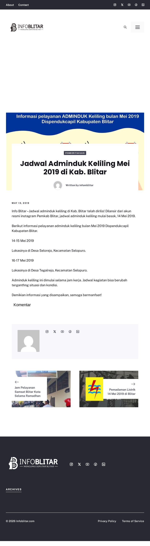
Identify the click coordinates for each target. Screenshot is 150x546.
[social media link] (47, 331)
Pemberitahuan (75, 153)
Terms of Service (133, 521)
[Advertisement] (75, 67)
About (10, 4)
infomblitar (86, 185)
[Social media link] (114, 4)
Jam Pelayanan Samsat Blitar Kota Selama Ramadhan (27, 392)
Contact (23, 4)
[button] (125, 27)
